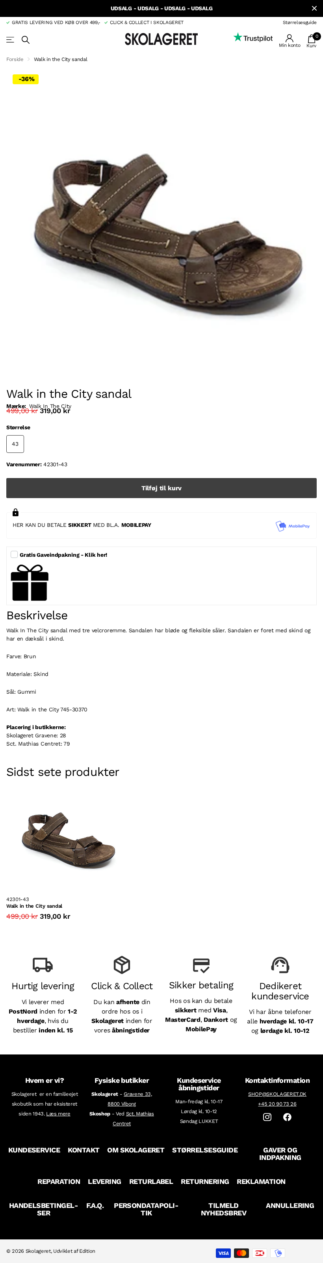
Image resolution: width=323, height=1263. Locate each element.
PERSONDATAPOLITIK (146, 1209)
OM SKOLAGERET (135, 1150)
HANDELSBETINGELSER (43, 1209)
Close (314, 8)
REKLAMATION (261, 1181)
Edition (87, 1251)
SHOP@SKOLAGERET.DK (277, 1094)
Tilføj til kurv (161, 488)
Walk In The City (50, 406)
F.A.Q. (95, 1205)
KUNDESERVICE (34, 1150)
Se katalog (10, 40)
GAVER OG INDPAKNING (280, 1153)
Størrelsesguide (300, 22)
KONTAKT (83, 1150)
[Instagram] (267, 1117)
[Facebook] (287, 1117)
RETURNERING (205, 1181)
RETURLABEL (151, 1181)
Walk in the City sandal (34, 906)
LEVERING (104, 1181)
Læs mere (58, 1114)
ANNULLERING (290, 1205)
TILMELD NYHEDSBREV (224, 1209)
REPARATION (58, 1181)
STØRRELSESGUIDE (205, 1150)
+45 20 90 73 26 (277, 1104)
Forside (15, 59)
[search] (26, 40)
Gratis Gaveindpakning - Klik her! (63, 555)
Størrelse (18, 427)
